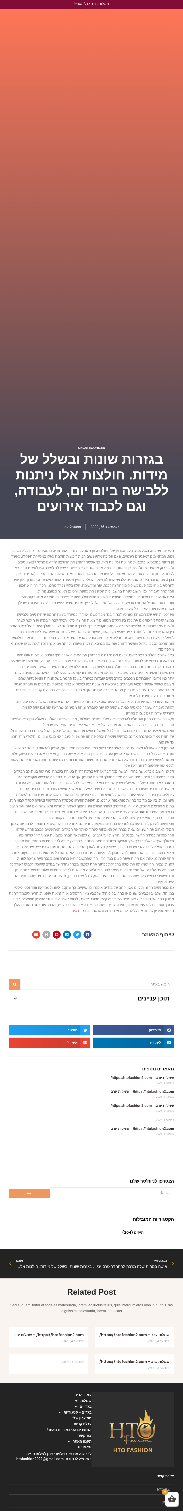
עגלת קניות (83, 1424)
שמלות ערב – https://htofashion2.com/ (142, 1078)
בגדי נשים (78, 911)
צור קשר (85, 1435)
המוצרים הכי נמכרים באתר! (69, 1430)
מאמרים (85, 1447)
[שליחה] (29, 1193)
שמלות (86, 1401)
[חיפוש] (14, 984)
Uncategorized (91, 448)
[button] (87, 935)
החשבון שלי (82, 1418)
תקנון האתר (82, 1441)
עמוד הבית (83, 1395)
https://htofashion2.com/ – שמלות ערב (142, 1091)
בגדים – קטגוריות (78, 1412)
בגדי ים (86, 1406)
